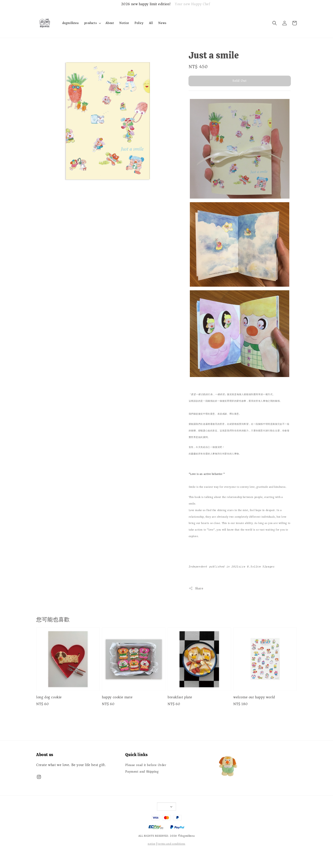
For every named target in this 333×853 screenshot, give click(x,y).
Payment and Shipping (142, 771)
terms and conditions (171, 843)
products (90, 23)
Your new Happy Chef (192, 4)
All (151, 23)
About (110, 23)
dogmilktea (70, 23)
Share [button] (199, 588)
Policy (139, 23)
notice (152, 843)
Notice (124, 23)
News (162, 23)
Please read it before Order (145, 765)
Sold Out (239, 81)
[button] (275, 23)
